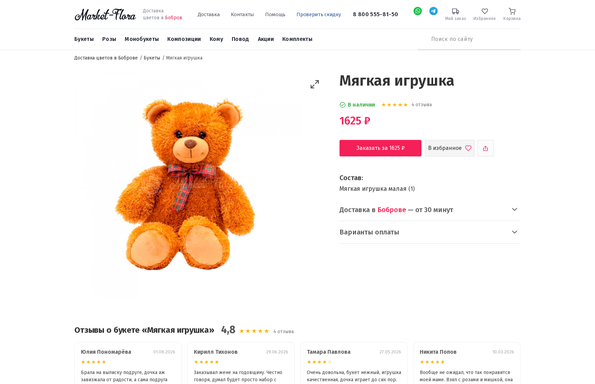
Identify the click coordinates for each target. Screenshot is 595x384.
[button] (315, 84)
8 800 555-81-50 (375, 14)
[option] (188, 186)
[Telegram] (433, 11)
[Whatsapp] (418, 11)
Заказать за (385, 148)
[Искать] (420, 39)
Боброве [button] (391, 210)
